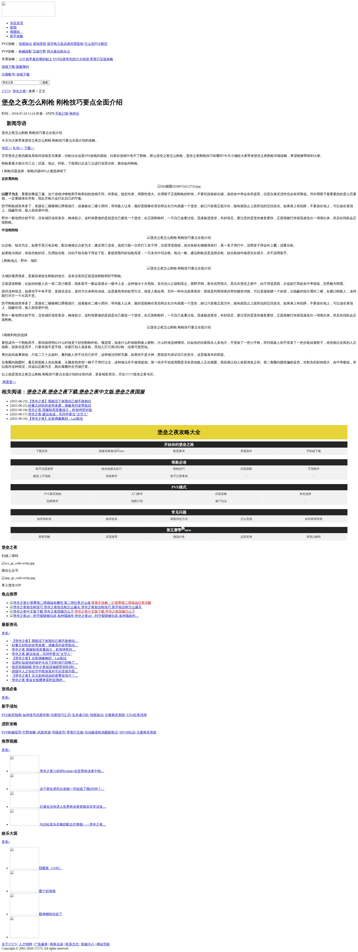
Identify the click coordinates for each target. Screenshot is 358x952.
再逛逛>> (9, 382)
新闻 (13, 27)
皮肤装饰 (246, 536)
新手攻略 (16, 36)
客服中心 (87, 944)
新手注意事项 (179, 476)
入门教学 (137, 493)
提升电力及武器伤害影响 (65, 44)
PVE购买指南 (52, 493)
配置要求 (179, 451)
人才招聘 (25, 944)
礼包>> (18, 148)
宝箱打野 (39, 51)
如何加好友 (44, 518)
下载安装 (42, 451)
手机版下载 (313, 451)
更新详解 (44, 536)
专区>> (7, 148)
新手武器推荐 (44, 468)
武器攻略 (221, 493)
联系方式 (72, 944)
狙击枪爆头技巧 (112, 468)
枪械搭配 (25, 51)
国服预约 (22, 67)
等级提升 (58, 732)
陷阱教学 (52, 501)
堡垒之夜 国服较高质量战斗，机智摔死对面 (60, 410)
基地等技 (39, 44)
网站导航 (103, 944)
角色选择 (305, 493)
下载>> (29, 148)
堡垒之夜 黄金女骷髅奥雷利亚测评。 (39, 680)
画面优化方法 (179, 518)
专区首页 (16, 23)
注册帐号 (8, 74)
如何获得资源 (313, 518)
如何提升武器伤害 (36, 715)
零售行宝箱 (75, 732)
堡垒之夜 (19, 91)
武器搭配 (246, 468)
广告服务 (41, 944)
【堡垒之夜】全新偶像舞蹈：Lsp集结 (55, 418)
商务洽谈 (56, 944)
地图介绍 (137, 501)
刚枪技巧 (179, 468)
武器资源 (44, 732)
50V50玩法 (127, 732)
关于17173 (9, 944)
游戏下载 (8, 67)
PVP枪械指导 (11, 732)
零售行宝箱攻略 (101, 59)
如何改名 (111, 518)
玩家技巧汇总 (61, 715)
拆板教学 (111, 476)
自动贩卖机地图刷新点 (101, 732)
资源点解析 (313, 536)
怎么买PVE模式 (95, 44)
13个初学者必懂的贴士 (35, 59)
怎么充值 (246, 518)
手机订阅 (61, 113)
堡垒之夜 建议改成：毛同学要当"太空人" (58, 414)
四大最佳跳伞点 (58, 51)
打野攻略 (29, 732)
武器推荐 (111, 536)
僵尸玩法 (221, 501)
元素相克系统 (115, 715)
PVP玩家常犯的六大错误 (71, 59)
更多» (6, 633)
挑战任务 (179, 536)
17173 (6, 91)
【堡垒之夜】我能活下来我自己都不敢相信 (59, 401)
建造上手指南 (42, 476)
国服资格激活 (107, 451)
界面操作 (246, 451)
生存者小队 (80, 715)
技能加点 (25, 44)
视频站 (16, 32)
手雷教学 (313, 468)
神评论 (74, 113)
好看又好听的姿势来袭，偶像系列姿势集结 (59, 405)
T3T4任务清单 (136, 715)
